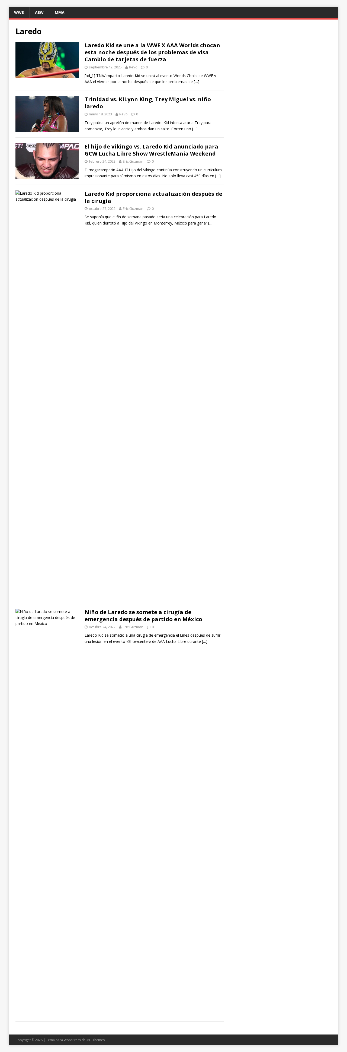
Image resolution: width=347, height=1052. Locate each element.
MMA (60, 12)
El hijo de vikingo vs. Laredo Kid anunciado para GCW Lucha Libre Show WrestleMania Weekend (151, 150)
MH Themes (95, 1040)
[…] (196, 81)
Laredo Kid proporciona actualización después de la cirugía (153, 197)
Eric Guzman (133, 161)
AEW (39, 12)
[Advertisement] (282, 64)
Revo (133, 67)
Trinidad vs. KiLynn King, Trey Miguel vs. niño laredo (148, 103)
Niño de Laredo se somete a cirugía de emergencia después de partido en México (143, 615)
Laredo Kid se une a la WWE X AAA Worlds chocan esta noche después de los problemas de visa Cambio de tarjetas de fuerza (152, 52)
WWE (19, 12)
